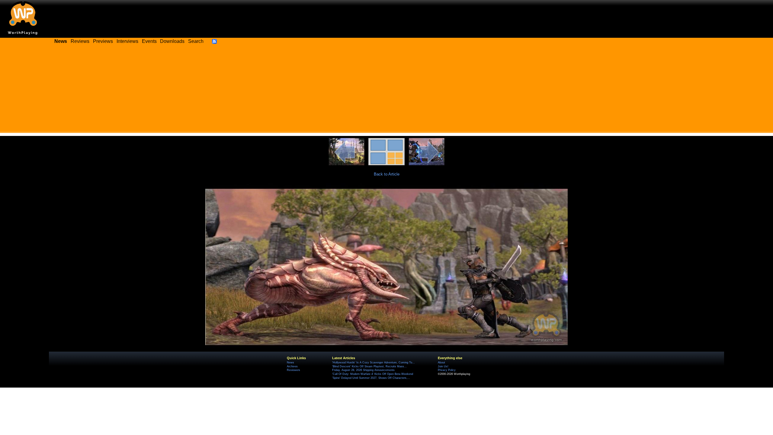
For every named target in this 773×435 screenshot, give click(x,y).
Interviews (127, 41)
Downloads (172, 41)
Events (149, 41)
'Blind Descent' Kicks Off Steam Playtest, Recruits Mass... (369, 366)
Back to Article (386, 174)
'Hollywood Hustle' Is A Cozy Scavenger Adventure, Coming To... (373, 362)
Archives (292, 366)
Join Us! (443, 366)
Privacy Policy (447, 370)
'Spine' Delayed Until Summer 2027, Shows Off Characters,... (371, 377)
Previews (103, 41)
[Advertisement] (386, 90)
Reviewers (293, 370)
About (441, 362)
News (290, 362)
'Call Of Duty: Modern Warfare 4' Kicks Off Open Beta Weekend (372, 373)
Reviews (80, 41)
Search (196, 41)
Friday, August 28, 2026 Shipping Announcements (363, 370)
